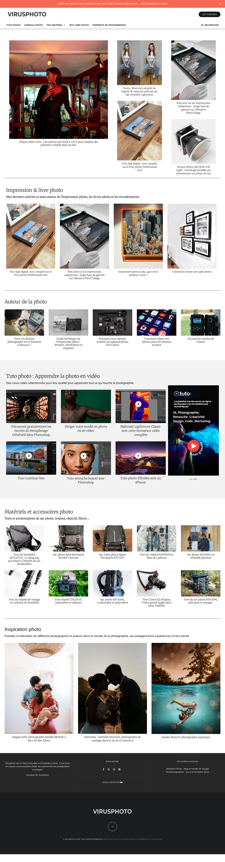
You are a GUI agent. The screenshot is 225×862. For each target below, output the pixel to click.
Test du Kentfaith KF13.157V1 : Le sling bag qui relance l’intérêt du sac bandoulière (24, 559)
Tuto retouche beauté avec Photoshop (86, 480)
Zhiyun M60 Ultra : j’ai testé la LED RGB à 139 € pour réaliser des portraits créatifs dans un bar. (58, 143)
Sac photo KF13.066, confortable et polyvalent (112, 601)
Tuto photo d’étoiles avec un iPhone (140, 480)
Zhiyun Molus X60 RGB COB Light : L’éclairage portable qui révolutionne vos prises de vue (193, 170)
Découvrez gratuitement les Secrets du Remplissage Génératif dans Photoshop (31, 431)
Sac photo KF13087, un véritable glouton (201, 556)
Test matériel (55, 25)
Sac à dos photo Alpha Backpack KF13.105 (112, 556)
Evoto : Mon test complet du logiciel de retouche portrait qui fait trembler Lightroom (139, 91)
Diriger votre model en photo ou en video (86, 429)
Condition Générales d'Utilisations (145, 839)
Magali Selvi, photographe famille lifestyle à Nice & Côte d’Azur (39, 738)
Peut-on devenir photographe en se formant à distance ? (24, 342)
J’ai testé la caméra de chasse (200, 340)
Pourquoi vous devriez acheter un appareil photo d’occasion (112, 342)
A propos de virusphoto (37, 775)
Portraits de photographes (109, 25)
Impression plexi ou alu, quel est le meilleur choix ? (138, 273)
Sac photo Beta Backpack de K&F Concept (68, 556)
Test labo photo (79, 25)
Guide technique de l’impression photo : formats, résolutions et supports (68, 343)
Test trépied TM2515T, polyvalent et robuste (68, 601)
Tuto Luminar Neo (31, 478)
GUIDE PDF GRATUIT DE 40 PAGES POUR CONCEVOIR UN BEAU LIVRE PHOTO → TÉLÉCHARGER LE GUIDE (112, 3)
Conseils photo (33, 25)
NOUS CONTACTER (111, 782)
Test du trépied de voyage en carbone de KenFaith (24, 601)
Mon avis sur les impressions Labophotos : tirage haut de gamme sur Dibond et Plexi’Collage (193, 107)
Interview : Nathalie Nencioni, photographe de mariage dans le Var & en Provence (112, 738)
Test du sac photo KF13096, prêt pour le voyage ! (201, 601)
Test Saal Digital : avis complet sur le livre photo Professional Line (139, 167)
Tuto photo (13, 25)
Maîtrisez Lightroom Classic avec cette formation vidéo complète (140, 431)
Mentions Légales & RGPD (115, 839)
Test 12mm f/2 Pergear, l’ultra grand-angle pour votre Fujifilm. (156, 602)
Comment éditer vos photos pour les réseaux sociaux (156, 342)
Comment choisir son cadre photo (192, 271)
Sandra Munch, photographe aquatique (186, 737)
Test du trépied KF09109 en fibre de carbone (156, 556)
